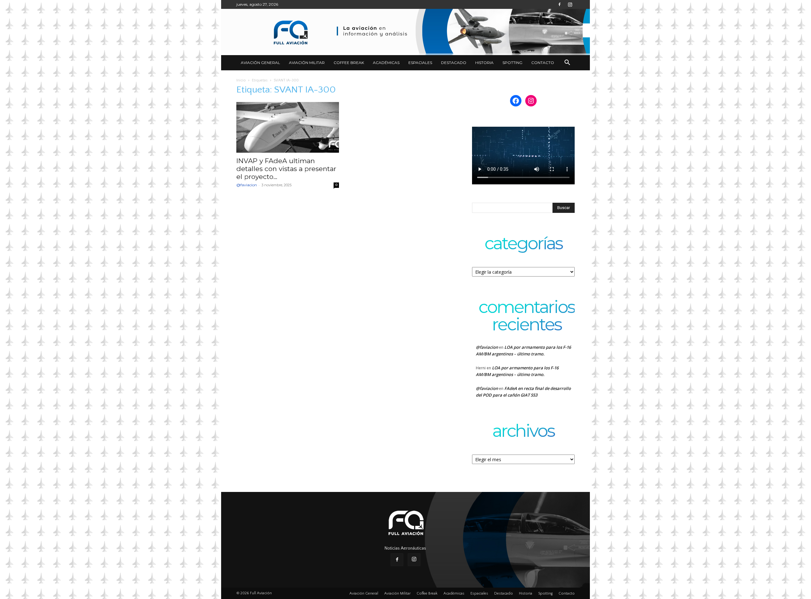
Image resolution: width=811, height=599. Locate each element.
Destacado (453, 62)
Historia (484, 62)
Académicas (386, 62)
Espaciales (420, 62)
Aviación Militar (307, 62)
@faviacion (246, 184)
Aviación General (260, 62)
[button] (567, 63)
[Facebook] (559, 4)
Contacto (542, 62)
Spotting (512, 62)
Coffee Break (349, 62)
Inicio (241, 80)
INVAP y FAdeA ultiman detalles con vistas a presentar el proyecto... (286, 169)
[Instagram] (570, 4)
